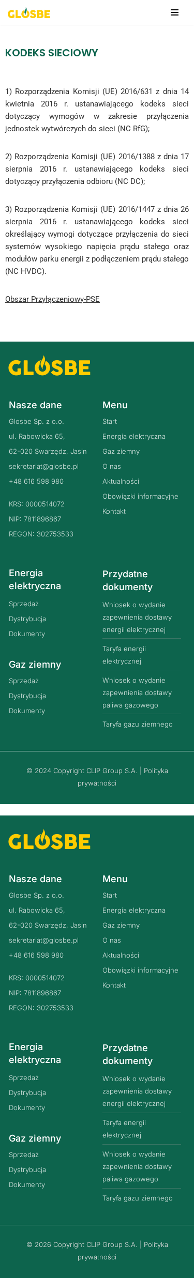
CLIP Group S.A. (112, 770)
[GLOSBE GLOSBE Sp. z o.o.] (29, 12)
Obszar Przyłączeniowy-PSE (52, 299)
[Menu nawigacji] (174, 12)
